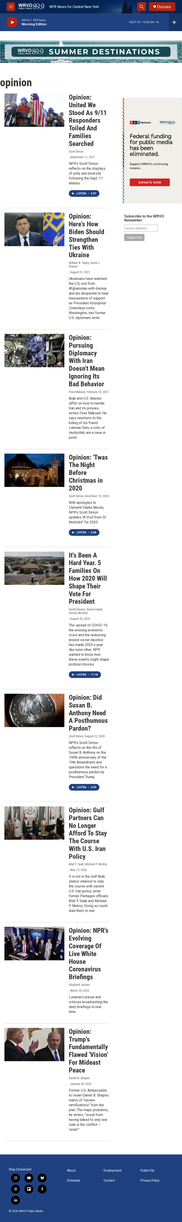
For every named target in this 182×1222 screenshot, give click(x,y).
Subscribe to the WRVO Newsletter (144, 218)
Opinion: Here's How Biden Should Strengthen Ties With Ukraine (86, 235)
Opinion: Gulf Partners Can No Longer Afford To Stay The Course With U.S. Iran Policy (88, 833)
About (71, 1170)
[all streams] (175, 22)
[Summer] (91, 51)
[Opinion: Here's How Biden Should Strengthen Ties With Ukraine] (34, 229)
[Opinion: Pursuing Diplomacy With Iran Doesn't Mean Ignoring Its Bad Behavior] (34, 350)
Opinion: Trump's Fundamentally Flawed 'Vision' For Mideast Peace (88, 1051)
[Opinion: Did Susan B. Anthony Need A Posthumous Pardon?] (34, 710)
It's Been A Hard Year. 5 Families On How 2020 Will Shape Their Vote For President (88, 578)
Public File (147, 1170)
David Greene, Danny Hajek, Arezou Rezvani (86, 611)
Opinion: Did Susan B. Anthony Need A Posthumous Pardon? (88, 713)
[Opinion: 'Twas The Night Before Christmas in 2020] (34, 470)
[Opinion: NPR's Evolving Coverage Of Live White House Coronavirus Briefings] (34, 943)
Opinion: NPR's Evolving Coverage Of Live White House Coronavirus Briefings (89, 954)
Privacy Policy (150, 1180)
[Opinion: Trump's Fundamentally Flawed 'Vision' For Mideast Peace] (34, 1044)
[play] (12, 22)
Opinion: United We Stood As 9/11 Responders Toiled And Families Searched (88, 120)
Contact (109, 1180)
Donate (164, 6)
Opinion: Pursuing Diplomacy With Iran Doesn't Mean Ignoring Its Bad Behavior (87, 361)
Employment (113, 1170)
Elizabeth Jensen (79, 985)
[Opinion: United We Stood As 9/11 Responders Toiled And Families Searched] (34, 110)
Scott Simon (76, 151)
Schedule (73, 1180)
